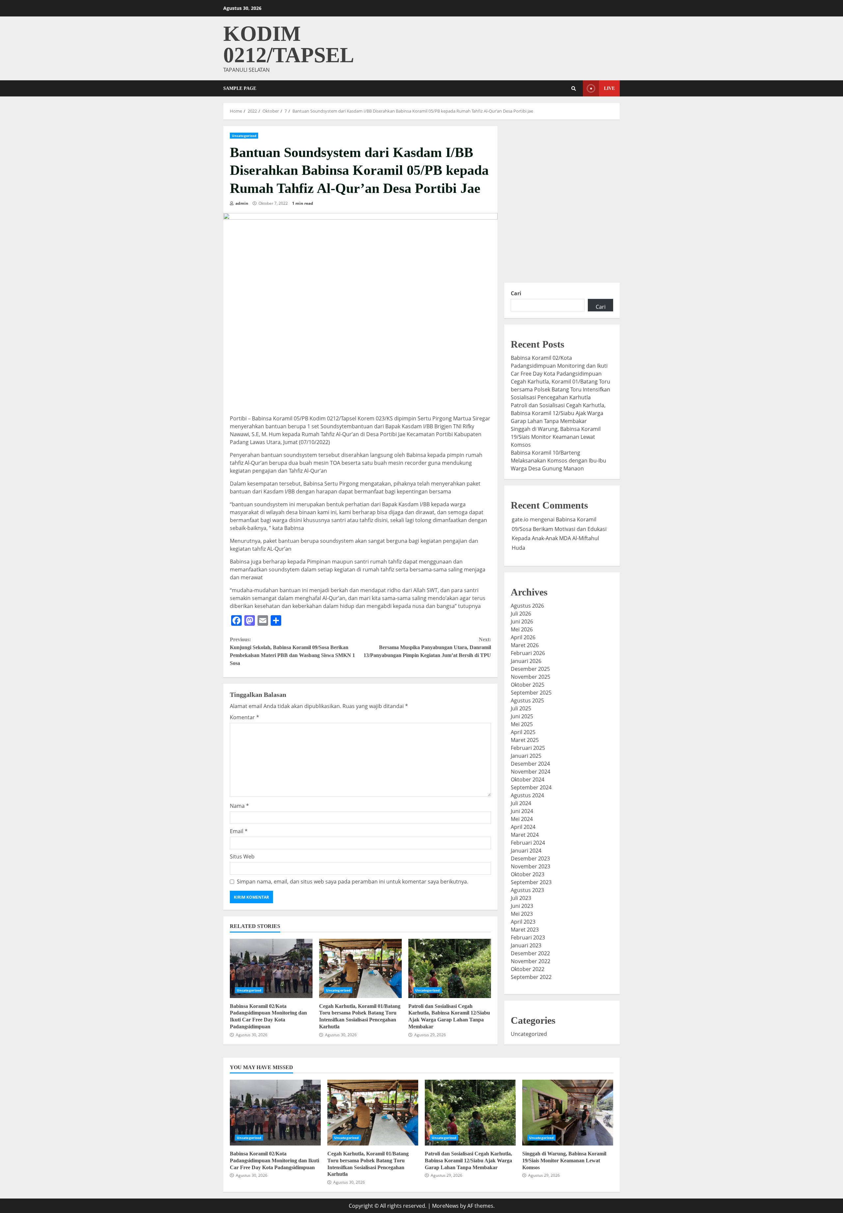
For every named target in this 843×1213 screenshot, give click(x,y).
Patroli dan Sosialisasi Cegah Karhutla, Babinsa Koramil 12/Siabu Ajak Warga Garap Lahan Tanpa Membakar (449, 968)
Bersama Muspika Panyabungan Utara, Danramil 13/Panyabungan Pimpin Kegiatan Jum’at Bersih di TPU (427, 647)
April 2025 (523, 732)
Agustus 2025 (527, 700)
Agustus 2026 (527, 605)
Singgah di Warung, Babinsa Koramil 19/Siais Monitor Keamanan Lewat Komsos (556, 436)
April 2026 (523, 637)
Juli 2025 (521, 708)
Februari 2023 (528, 937)
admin (241, 203)
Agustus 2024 (527, 795)
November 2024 (530, 771)
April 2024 (523, 827)
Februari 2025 (528, 748)
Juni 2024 (522, 811)
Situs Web (242, 856)
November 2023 (530, 866)
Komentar (244, 717)
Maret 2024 (525, 834)
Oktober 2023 (527, 874)
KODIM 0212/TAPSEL (288, 44)
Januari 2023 (526, 945)
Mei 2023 (522, 913)
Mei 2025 (522, 724)
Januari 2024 (526, 850)
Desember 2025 (530, 668)
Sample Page (239, 88)
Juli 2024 (521, 803)
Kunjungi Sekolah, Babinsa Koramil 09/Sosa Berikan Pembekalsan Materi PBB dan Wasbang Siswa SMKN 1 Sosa (292, 651)
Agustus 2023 (527, 890)
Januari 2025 (526, 755)
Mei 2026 (522, 629)
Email (239, 831)
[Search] (573, 88)
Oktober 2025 (527, 684)
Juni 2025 (522, 716)
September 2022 (531, 977)
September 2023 (531, 882)
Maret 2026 (525, 645)
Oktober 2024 (527, 779)
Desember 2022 (530, 953)
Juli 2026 (521, 613)
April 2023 (523, 921)
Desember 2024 (530, 763)
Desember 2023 (530, 858)
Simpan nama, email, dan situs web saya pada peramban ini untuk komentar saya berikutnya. (352, 881)
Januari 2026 (526, 661)
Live (609, 88)
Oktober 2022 (527, 969)
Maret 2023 (525, 929)
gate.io (520, 519)
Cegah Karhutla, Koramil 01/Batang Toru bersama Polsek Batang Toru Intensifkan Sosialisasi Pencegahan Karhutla (360, 968)
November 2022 (530, 961)
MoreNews (445, 1205)
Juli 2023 (521, 898)
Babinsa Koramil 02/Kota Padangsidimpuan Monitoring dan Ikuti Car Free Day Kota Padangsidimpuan (271, 968)
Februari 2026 (528, 653)
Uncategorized (244, 135)
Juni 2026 (522, 621)
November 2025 (530, 676)
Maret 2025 (525, 740)
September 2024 (531, 787)
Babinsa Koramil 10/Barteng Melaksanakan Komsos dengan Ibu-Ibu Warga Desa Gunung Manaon (558, 460)
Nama (239, 805)
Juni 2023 (522, 906)
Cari (516, 293)
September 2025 (531, 692)
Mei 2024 (522, 819)
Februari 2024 (528, 842)
